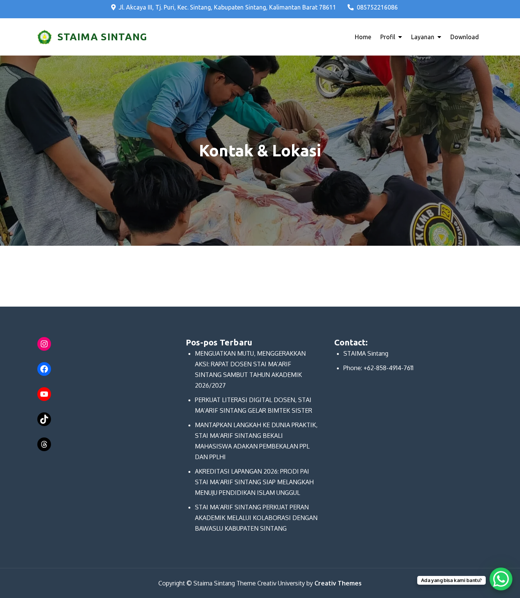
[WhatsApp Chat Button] (501, 579)
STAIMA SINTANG (102, 36)
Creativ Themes (338, 583)
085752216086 (377, 7)
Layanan (422, 36)
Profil (387, 36)
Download (464, 36)
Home (363, 36)
